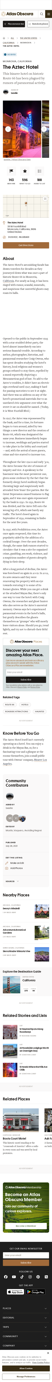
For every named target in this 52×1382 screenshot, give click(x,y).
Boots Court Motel (14, 1138)
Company (9, 1346)
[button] (11, 171)
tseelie (14, 93)
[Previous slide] (8, 129)
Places (7, 1308)
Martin (9, 830)
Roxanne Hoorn (29, 1036)
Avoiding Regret (33, 830)
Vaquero (18, 830)
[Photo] (42, 911)
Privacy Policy (22, 687)
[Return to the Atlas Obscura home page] (18, 14)
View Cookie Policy (41, 1362)
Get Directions (26, 245)
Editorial (8, 1318)
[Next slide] (44, 129)
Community (10, 1336)
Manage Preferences (26, 1377)
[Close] (48, 1353)
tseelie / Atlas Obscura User (17, 160)
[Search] (41, 14)
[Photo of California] (11, 984)
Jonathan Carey (29, 1055)
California (8, 281)
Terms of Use (35, 687)
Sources (10, 881)
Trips (6, 1327)
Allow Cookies (26, 1368)
